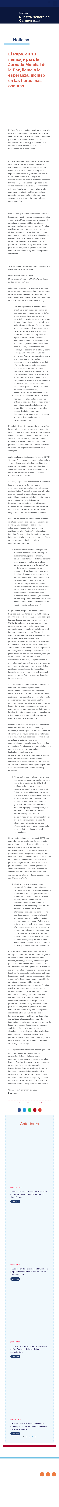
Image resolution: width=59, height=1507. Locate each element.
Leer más (15, 1202)
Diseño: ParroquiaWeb (47, 1503)
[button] (49, 2)
